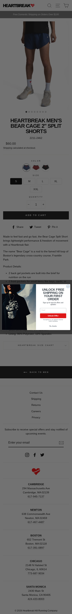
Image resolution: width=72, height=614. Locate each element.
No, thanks (53, 326)
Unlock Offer (53, 316)
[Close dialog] (68, 286)
